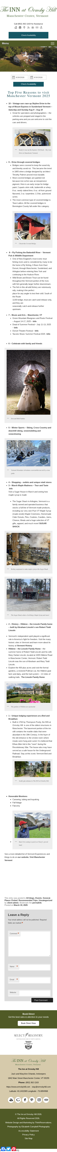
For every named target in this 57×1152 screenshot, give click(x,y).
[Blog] (28, 27)
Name (14, 966)
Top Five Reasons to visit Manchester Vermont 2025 (28, 94)
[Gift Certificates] (20, 27)
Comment (14, 933)
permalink (36, 903)
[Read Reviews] (46, 1100)
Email (14, 979)
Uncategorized (45, 900)
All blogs (30, 898)
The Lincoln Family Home (33, 677)
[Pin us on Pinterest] (32, 1100)
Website (13, 992)
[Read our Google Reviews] (18, 1100)
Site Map (28, 1138)
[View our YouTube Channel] (11, 1100)
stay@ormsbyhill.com (41, 1087)
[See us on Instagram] (39, 1100)
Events (38, 898)
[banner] (28, 1019)
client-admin (13, 903)
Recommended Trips (28, 900)
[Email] (37, 27)
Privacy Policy (28, 1134)
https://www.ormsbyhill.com (18, 1087)
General (46, 898)
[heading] (28, 94)
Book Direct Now (28, 1023)
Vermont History (24, 645)
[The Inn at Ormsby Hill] (28, 12)
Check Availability (28, 35)
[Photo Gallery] (33, 27)
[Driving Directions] (24, 27)
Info (34, 321)
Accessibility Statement (28, 1131)
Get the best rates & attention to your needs (28, 1017)
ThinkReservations (43, 1122)
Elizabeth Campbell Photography (35, 1126)
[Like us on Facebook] (25, 1100)
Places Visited (11, 900)
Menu (5, 43)
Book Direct (28, 1014)
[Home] (16, 27)
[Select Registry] (28, 1039)
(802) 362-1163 (24, 24)
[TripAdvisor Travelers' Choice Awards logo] (28, 1049)
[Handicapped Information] (41, 27)
